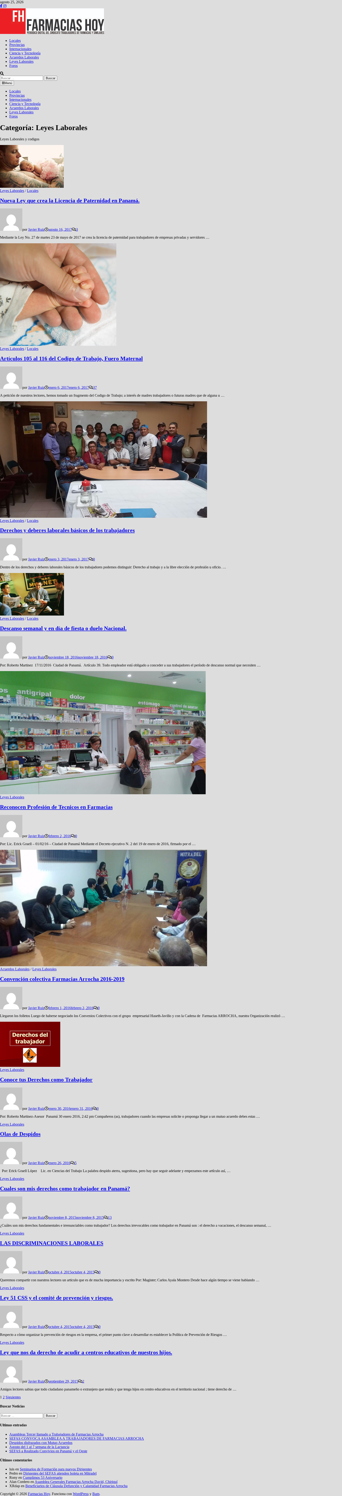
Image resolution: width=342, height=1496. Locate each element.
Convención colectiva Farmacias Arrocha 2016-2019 (62, 979)
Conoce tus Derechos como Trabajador (46, 1080)
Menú (8, 83)
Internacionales (20, 49)
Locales (15, 41)
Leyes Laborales (21, 61)
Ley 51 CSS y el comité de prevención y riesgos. (56, 1298)
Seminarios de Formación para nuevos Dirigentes (56, 1469)
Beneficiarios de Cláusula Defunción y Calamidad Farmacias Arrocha (76, 1486)
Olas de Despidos (20, 1134)
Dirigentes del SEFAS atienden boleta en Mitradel (60, 1473)
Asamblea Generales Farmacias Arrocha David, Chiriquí (76, 1482)
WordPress (81, 1494)
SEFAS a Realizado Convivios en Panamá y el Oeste (48, 1451)
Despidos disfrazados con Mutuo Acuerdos (40, 1443)
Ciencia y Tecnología (24, 53)
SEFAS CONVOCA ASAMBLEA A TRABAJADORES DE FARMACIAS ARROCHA (76, 1438)
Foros (13, 66)
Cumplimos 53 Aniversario (42, 1478)
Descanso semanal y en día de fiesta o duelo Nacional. (63, 628)
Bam (95, 1494)
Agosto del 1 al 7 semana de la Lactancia (39, 1447)
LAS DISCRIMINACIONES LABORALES (51, 1243)
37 (95, 387)
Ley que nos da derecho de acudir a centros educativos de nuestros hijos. (86, 1352)
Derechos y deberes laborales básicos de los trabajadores (67, 530)
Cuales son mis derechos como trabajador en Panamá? (65, 1189)
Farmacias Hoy (39, 1494)
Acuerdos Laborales (24, 57)
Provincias (17, 45)
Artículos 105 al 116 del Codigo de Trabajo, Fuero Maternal (71, 359)
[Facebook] (1, 6)
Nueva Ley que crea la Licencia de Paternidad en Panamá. (70, 201)
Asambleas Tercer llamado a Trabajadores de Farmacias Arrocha (56, 1434)
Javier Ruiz (36, 229)
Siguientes (13, 1397)
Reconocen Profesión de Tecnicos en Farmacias (56, 807)
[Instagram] (5, 6)
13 (110, 1217)
